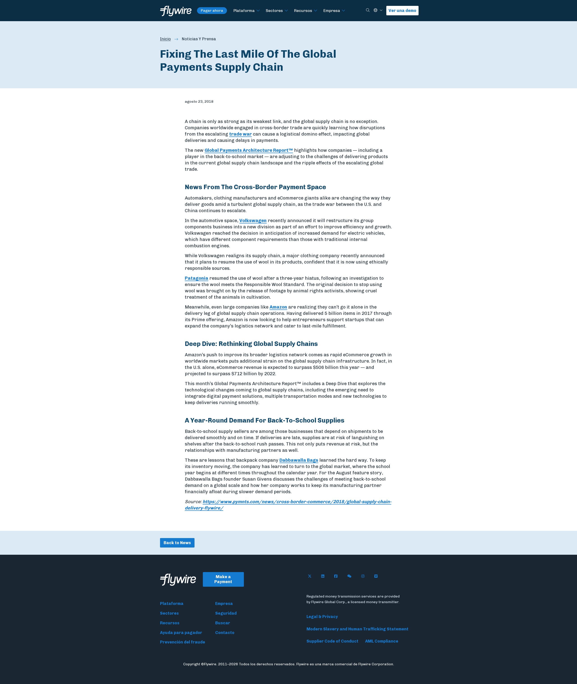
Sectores (274, 10)
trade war (240, 134)
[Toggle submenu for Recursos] (315, 10)
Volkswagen (253, 220)
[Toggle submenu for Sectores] (286, 10)
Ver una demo (402, 10)
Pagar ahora (212, 10)
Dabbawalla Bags (298, 460)
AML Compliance (381, 641)
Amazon (278, 307)
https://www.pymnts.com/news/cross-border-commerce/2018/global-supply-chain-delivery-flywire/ (288, 505)
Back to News (177, 542)
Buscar (222, 622)
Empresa (331, 10)
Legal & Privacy (322, 616)
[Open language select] (381, 10)
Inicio (165, 38)
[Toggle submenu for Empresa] (343, 10)
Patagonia (196, 278)
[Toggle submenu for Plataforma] (258, 10)
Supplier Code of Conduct (332, 641)
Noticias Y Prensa (199, 38)
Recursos (303, 10)
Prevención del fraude (182, 642)
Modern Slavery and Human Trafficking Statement (357, 629)
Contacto (224, 632)
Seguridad (226, 613)
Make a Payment (223, 579)
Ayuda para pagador (181, 632)
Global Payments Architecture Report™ (249, 150)
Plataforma (244, 10)
